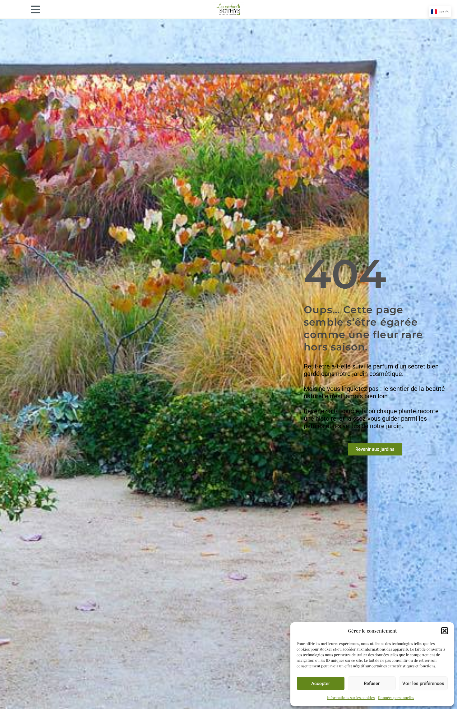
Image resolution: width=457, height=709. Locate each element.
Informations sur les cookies (351, 697)
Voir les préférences (423, 683)
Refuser (372, 683)
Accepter (320, 683)
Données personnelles (396, 697)
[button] (444, 631)
